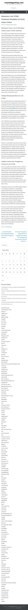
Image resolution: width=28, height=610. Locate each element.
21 (17, 268)
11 (6, 264)
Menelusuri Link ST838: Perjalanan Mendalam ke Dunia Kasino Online (13, 19)
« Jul (2, 280)
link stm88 (12, 108)
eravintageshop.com (14, 3)
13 (13, 264)
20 (13, 268)
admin (15, 24)
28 (17, 272)
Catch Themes (19, 607)
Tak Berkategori (8, 226)
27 (13, 272)
